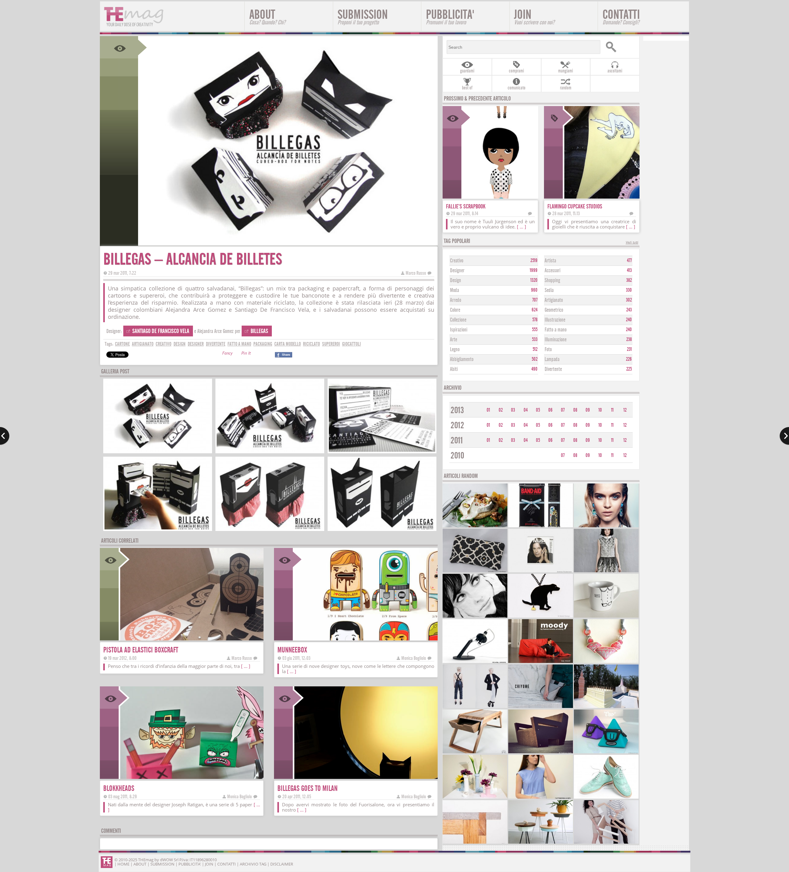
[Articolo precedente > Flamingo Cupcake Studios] (5, 436)
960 (534, 290)
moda (454, 290)
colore (455, 310)
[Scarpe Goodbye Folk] (606, 797)
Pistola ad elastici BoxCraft (140, 649)
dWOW (166, 859)
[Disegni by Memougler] (475, 616)
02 (501, 410)
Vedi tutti (632, 243)
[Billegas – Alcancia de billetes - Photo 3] (382, 451)
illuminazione (555, 339)
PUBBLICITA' (450, 16)
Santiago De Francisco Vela (160, 331)
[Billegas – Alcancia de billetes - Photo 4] (157, 528)
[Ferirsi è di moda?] (540, 526)
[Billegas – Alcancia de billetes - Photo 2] (270, 451)
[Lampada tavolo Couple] (606, 842)
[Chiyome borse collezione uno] (540, 707)
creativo (163, 344)
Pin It (246, 353)
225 (629, 369)
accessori (552, 270)
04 (526, 410)
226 (629, 359)
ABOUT (267, 16)
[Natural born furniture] (540, 752)
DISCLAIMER (281, 864)
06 (550, 410)
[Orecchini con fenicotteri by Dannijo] (606, 526)
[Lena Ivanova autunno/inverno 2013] (606, 571)
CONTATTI (621, 16)
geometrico (554, 310)
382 (629, 280)
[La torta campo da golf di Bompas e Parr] (606, 707)
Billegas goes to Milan (307, 788)
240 (629, 320)
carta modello (287, 344)
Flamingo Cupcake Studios (574, 206)
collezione (458, 320)
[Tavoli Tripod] (540, 842)
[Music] (540, 571)
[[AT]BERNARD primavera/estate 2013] (540, 797)
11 (612, 410)
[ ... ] (245, 666)
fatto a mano (239, 344)
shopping (552, 280)
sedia (549, 290)
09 (588, 410)
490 (534, 369)
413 (629, 270)
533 (535, 339)
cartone (122, 344)
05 (538, 410)
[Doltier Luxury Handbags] (475, 571)
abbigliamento (461, 359)
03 (513, 410)
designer (196, 344)
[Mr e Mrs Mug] (606, 616)
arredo (455, 300)
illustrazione (555, 320)
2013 (457, 410)
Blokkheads (118, 788)
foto (548, 349)
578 (535, 320)
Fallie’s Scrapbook (465, 206)
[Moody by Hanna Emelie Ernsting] (540, 662)
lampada (552, 359)
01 (488, 410)
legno (455, 349)
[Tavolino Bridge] (475, 752)
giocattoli (351, 344)
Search (620, 47)
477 (629, 260)
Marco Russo (416, 273)
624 (535, 310)
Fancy (227, 353)
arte (453, 339)
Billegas (259, 331)
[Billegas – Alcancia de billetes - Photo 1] (157, 451)
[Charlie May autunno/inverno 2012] (475, 707)
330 (629, 290)
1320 (534, 280)
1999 (534, 270)
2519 (534, 260)
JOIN (534, 16)
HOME (123, 864)
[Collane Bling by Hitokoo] (606, 662)
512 (535, 349)
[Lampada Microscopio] (475, 662)
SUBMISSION (362, 16)
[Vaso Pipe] (475, 797)
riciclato (311, 344)
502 (535, 359)
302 (629, 300)
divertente (215, 344)
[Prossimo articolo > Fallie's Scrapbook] (784, 436)
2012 (457, 425)
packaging (262, 344)
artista (550, 260)
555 (535, 329)
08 (575, 410)
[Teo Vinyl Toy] (606, 752)
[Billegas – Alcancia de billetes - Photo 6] (382, 528)
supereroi (331, 344)
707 (535, 300)
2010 (457, 455)
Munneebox (292, 649)
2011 (457, 440)
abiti (454, 369)
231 (629, 349)
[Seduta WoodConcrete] (475, 842)
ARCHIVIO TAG (253, 864)
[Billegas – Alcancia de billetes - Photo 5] (270, 528)
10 (600, 410)
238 (629, 339)
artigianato (142, 344)
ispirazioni (458, 330)
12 (625, 410)
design (180, 344)
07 (563, 410)
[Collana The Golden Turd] (540, 616)
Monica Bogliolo (413, 658)
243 (629, 310)
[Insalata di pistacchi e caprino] (475, 526)
